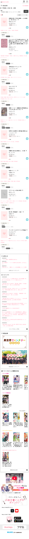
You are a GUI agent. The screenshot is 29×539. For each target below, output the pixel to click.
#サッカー (18, 97)
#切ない (9, 30)
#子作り (7, 202)
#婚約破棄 (2, 55)
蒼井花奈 (11, 88)
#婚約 (15, 181)
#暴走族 (4, 141)
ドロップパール (12, 68)
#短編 (4, 161)
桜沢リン (11, 192)
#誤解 (13, 30)
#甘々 (12, 120)
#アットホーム (3, 201)
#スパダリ (15, 120)
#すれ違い (6, 30)
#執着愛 (2, 121)
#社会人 (2, 181)
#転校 (8, 97)
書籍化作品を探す (14, 470)
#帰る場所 (24, 201)
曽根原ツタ (11, 47)
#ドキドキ (8, 141)
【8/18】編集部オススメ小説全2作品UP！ (11, 308)
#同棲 (12, 181)
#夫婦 (8, 201)
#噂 (10, 97)
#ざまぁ (17, 55)
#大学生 (22, 240)
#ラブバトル (5, 240)
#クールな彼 (23, 97)
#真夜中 (9, 181)
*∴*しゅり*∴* (12, 132)
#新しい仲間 (13, 97)
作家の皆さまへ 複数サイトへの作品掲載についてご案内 (14, 267)
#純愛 (2, 120)
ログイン (24, 2)
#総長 (2, 141)
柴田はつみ (11, 21)
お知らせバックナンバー (14, 270)
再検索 (26, 11)
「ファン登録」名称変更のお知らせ (9, 259)
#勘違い (11, 55)
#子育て (10, 201)
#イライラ (15, 77)
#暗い (12, 77)
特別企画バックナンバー (14, 366)
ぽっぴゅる (11, 231)
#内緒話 (2, 97)
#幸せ (6, 98)
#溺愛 (14, 55)
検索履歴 (26, 5)
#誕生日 (5, 181)
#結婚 (26, 240)
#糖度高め (21, 55)
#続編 (2, 240)
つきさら (11, 111)
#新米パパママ (15, 201)
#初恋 (2, 161)
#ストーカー (5, 120)
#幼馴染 (2, 30)
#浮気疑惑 (16, 30)
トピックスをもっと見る (14, 329)
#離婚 (5, 97)
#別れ (6, 77)
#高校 (7, 161)
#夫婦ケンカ (3, 202)
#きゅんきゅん (13, 240)
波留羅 (10, 213)
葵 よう (11, 152)
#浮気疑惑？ (7, 55)
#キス (5, 121)
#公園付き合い (12, 202)
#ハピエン (20, 77)
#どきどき (19, 240)
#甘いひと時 (10, 98)
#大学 (10, 161)
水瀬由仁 (11, 172)
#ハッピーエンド (4, 57)
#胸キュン (24, 120)
